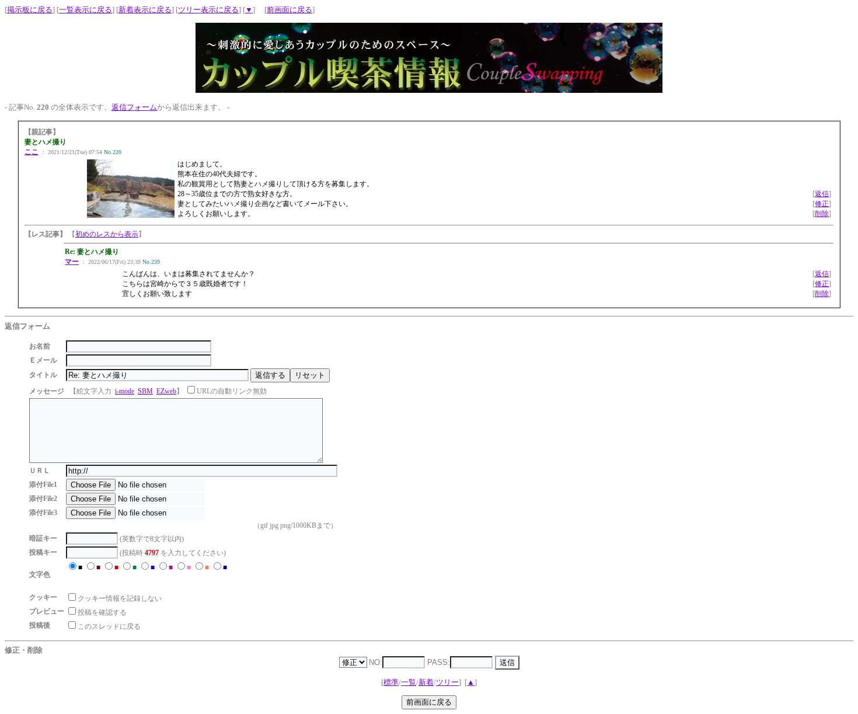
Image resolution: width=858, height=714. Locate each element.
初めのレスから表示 (106, 234)
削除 (822, 214)
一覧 (408, 682)
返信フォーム (134, 107)
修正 (822, 204)
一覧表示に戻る (85, 9)
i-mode (124, 391)
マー (72, 261)
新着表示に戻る (145, 9)
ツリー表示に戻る (208, 9)
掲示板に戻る (30, 9)
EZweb (166, 391)
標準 (391, 682)
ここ (32, 152)
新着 (426, 682)
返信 (822, 194)
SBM (145, 391)
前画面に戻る (289, 9)
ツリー (447, 682)
